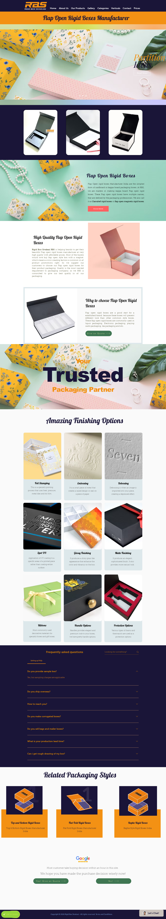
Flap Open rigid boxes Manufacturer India (108, 184)
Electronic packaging (114, 323)
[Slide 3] (80, 95)
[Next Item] (135, 250)
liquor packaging (93, 323)
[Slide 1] (83, 95)
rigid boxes (117, 194)
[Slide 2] (86, 95)
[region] (78, 814)
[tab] (36, 660)
